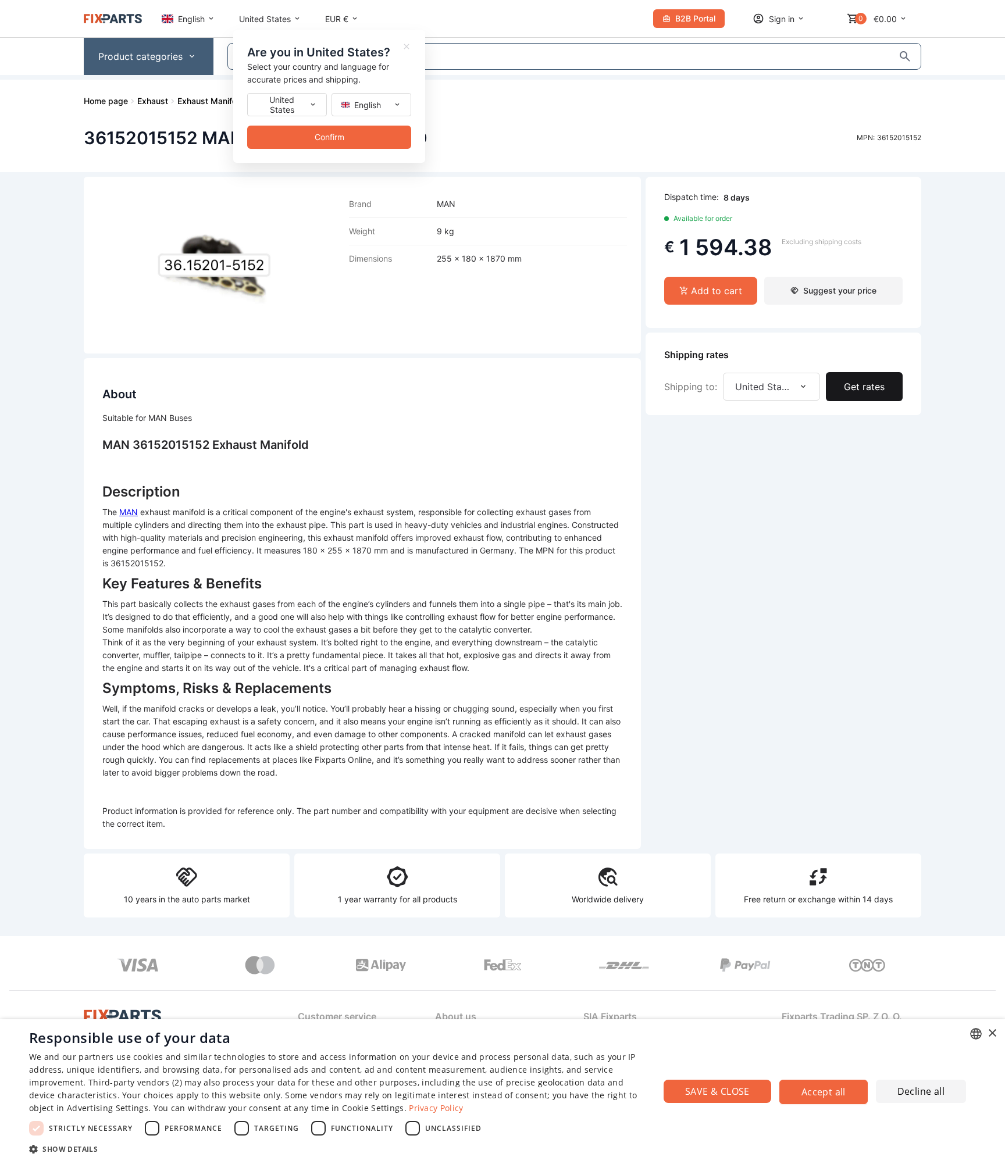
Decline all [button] (921, 1091)
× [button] (992, 1033)
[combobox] (976, 1034)
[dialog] (502, 1091)
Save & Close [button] (717, 1091)
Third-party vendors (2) (135, 1082)
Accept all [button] (823, 1092)
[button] (335, 1148)
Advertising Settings (107, 1107)
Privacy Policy (436, 1107)
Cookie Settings (373, 1107)
